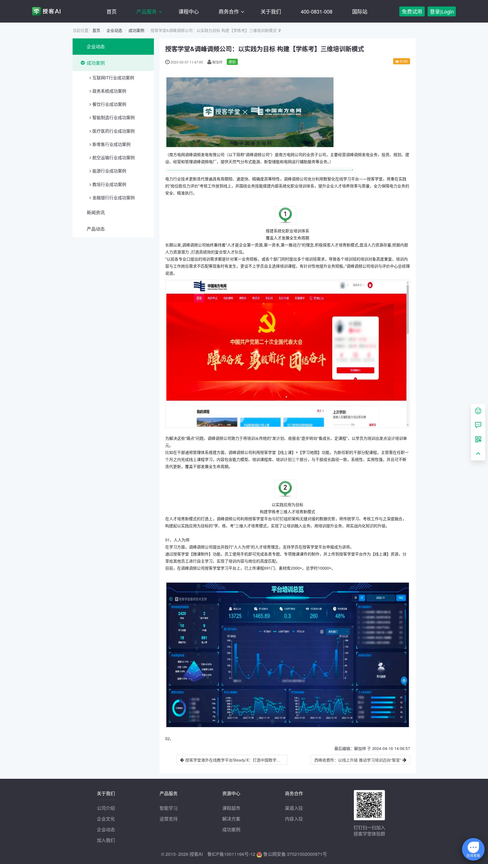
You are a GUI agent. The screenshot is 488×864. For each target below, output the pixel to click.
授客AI (196, 854)
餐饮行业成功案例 (109, 104)
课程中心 (188, 11)
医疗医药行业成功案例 (113, 131)
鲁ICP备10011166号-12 (231, 854)
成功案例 (136, 30)
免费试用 (412, 11)
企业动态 (114, 30)
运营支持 (169, 818)
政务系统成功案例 (109, 91)
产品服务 (147, 11)
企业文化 (106, 818)
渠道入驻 (294, 808)
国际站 (359, 11)
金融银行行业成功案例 (113, 197)
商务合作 (229, 11)
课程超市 (231, 808)
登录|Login (442, 11)
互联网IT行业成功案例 (113, 77)
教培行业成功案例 (109, 184)
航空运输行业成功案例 (113, 157)
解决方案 (231, 818)
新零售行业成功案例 (111, 144)
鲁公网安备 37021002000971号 (294, 854)
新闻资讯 (96, 212)
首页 (111, 11)
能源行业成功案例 (109, 171)
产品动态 (96, 229)
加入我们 (106, 840)
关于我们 (271, 11)
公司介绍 (106, 808)
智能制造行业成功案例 (113, 117)
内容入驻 (294, 818)
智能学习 (169, 808)
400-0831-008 (316, 11)
